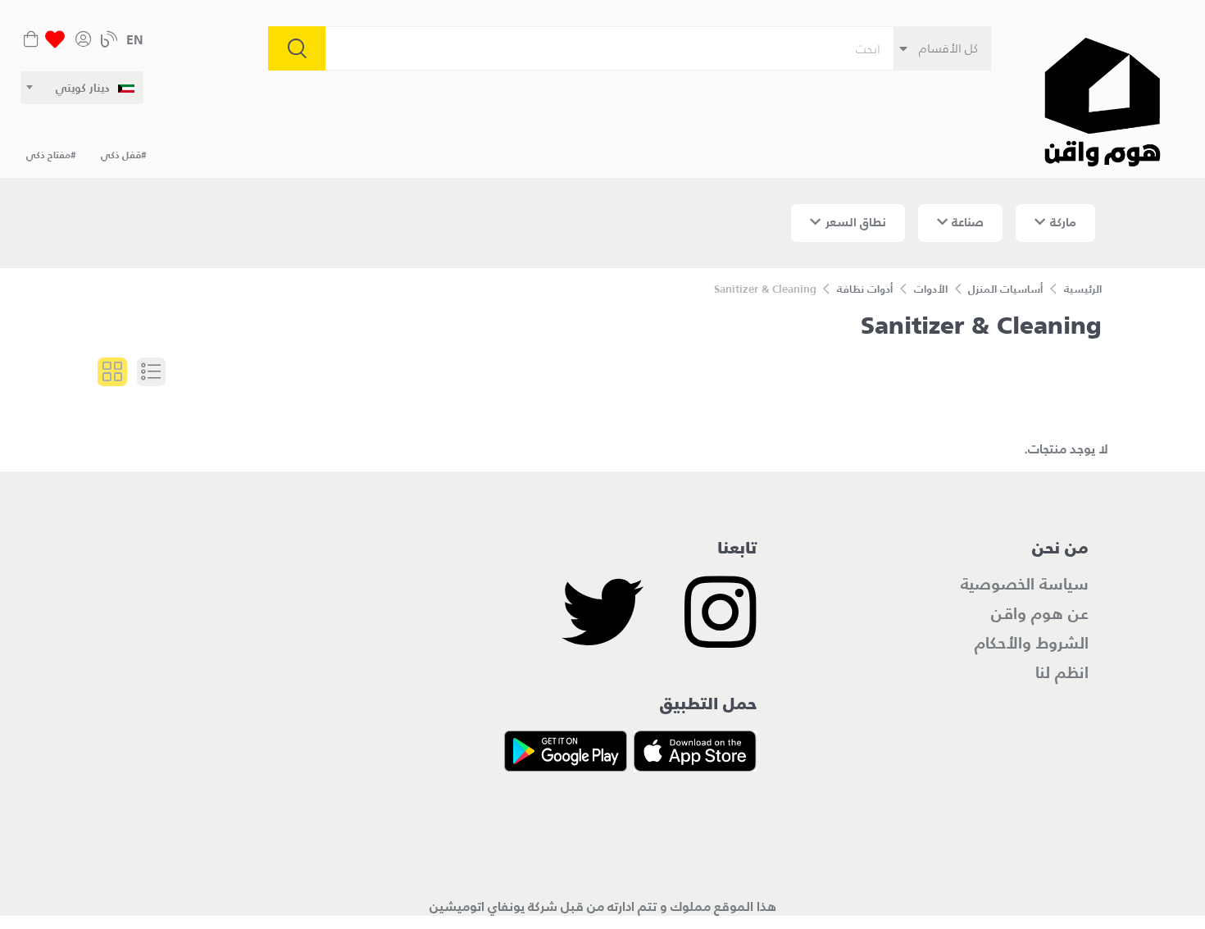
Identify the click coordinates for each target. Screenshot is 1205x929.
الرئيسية (1083, 289)
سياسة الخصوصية (1025, 584)
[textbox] (95, 87)
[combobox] (81, 87)
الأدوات (931, 289)
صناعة (968, 222)
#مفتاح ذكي (51, 154)
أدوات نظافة (865, 289)
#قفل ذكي (124, 154)
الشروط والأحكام (1032, 643)
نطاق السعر (855, 222)
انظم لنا (1062, 672)
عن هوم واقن (1040, 613)
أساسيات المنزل (1005, 289)
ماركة (1063, 222)
